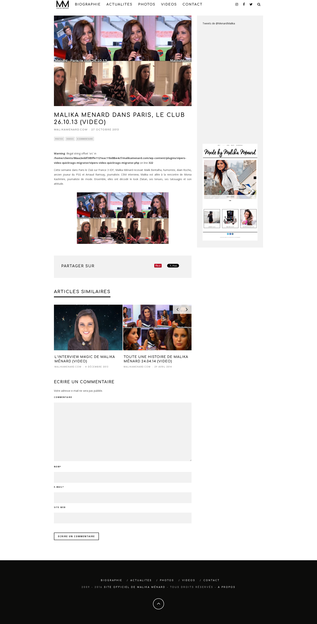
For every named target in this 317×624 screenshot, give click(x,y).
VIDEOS (169, 4)
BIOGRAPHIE (88, 4)
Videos (70, 139)
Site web (60, 507)
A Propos (227, 587)
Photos (59, 139)
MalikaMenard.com (71, 129)
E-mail (59, 487)
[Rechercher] (259, 4)
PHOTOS (146, 4)
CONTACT (193, 4)
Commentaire (63, 397)
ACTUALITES (119, 4)
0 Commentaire (85, 139)
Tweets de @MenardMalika (219, 23)
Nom (57, 466)
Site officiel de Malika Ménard (134, 587)
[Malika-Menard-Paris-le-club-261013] (123, 218)
